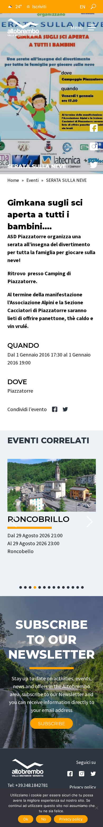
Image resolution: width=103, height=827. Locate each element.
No (43, 819)
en (82, 7)
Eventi (32, 180)
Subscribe (51, 723)
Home (13, 180)
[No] (96, 807)
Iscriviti (39, 6)
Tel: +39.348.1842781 (27, 785)
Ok (25, 819)
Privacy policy (82, 787)
